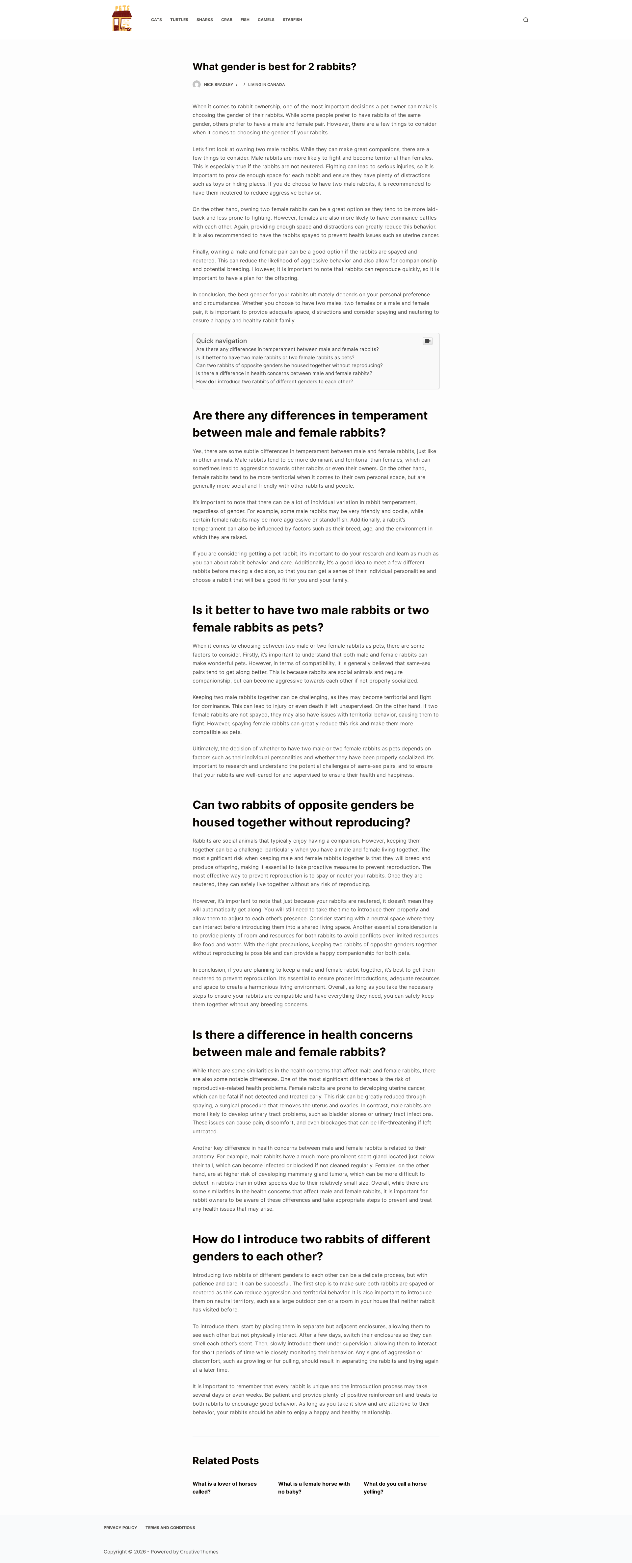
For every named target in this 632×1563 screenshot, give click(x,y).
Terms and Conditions (170, 1527)
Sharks (205, 19)
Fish (245, 19)
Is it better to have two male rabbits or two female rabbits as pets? (275, 357)
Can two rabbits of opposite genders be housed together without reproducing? (289, 365)
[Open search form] (525, 19)
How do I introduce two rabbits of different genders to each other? (274, 381)
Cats (156, 19)
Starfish (292, 19)
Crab (226, 19)
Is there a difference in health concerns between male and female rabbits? (284, 373)
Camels (266, 19)
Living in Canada (266, 84)
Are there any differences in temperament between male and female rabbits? (287, 349)
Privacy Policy (120, 1527)
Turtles (179, 19)
